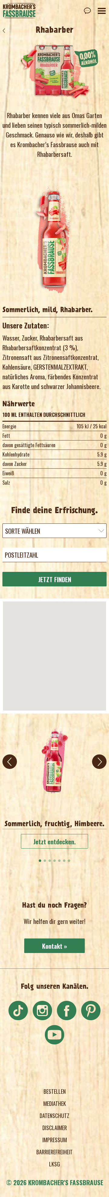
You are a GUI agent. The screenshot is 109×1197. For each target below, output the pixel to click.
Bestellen (55, 1091)
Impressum (54, 1140)
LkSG (54, 1164)
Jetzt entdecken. (54, 841)
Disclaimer (54, 1128)
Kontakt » (54, 946)
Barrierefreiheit (54, 1152)
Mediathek (54, 1103)
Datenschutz (54, 1116)
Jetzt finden (54, 579)
